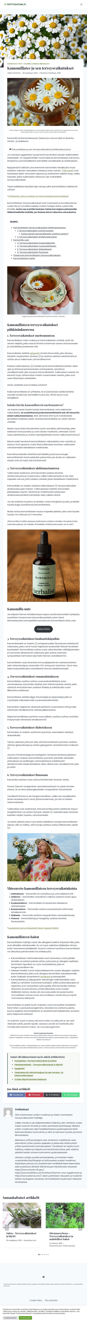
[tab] (39, 1254)
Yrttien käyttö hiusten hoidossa (30, 1079)
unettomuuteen (45, 335)
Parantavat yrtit (15, 64)
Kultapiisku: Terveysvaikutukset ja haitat (35, 1060)
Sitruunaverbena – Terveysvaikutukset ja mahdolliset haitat (61, 1236)
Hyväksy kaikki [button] (25, 1318)
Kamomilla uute (21, 240)
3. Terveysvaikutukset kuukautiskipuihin (36, 243)
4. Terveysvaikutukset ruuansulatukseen (36, 246)
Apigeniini (19, 1068)
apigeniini (35, 353)
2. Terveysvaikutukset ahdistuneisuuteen (37, 237)
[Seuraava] (80, 1228)
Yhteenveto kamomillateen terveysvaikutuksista (37, 255)
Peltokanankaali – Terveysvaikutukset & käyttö (38, 1064)
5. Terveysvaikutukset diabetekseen (34, 249)
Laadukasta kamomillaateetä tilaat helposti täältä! (33, 928)
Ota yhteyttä (51, 1300)
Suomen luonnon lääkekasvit (37, 64)
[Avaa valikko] (81, 4)
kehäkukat (45, 976)
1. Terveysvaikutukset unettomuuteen (35, 230)
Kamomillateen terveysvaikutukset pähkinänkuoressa (39, 227)
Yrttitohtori (16, 73)
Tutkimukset (67, 170)
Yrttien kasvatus (69, 1246)
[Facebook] (43, 1277)
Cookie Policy (36, 1300)
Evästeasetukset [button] (10, 1318)
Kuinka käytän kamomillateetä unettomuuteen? (44, 234)
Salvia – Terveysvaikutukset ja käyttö (21, 1235)
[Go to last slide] (7, 1228)
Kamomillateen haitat (24, 258)
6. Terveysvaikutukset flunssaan (32, 252)
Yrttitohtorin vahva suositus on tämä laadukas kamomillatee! (38, 196)
